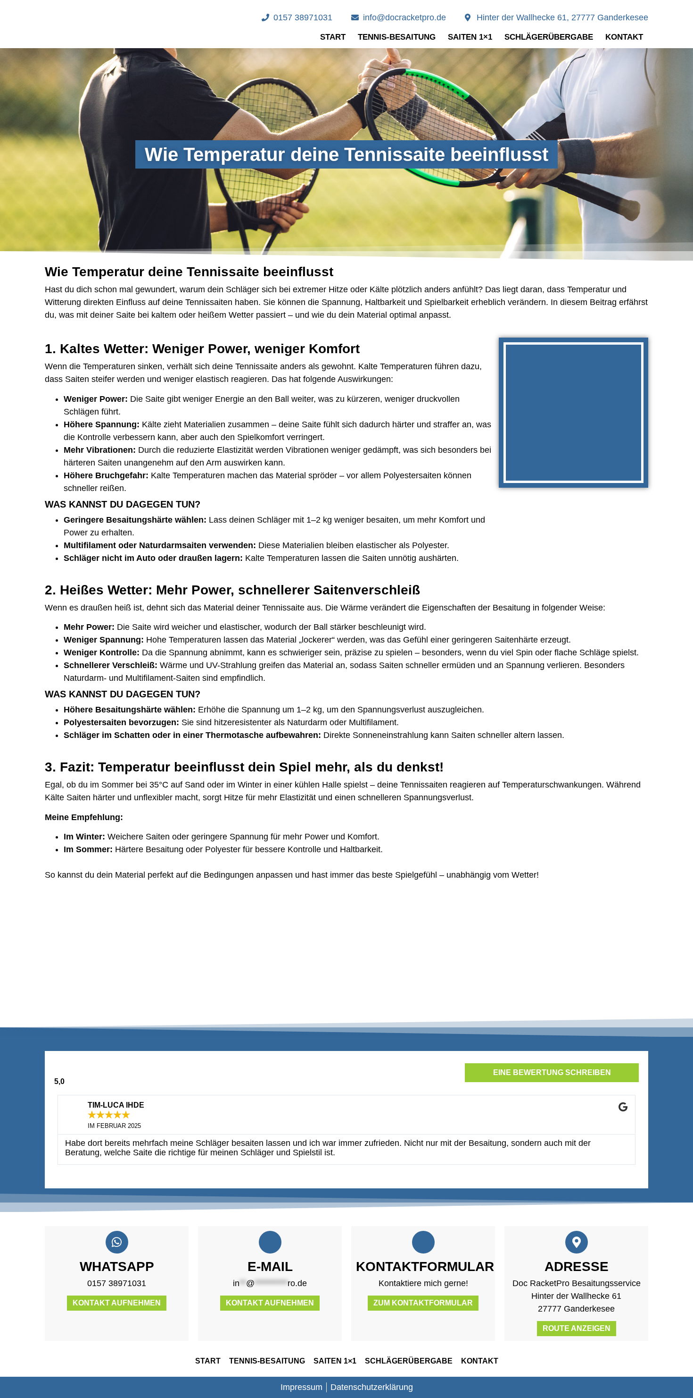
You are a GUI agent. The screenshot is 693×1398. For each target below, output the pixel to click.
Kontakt (624, 37)
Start (333, 37)
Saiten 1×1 (470, 37)
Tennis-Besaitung (397, 37)
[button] (53, 954)
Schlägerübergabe (548, 37)
